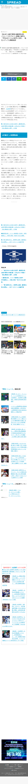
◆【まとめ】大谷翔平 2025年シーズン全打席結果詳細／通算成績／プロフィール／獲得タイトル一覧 (14, 571)
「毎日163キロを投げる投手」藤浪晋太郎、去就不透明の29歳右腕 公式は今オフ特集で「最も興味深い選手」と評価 (13, 272)
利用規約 (20, 766)
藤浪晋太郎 (22, 314)
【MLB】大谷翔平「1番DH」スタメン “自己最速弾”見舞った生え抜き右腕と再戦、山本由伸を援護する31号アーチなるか (18, 608)
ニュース (4, 312)
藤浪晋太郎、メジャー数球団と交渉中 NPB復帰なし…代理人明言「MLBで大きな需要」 (13, 280)
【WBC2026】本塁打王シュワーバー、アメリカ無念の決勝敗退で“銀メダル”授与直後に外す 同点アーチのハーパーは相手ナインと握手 (18, 473)
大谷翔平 (8, 109)
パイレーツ (15, 314)
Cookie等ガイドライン (19, 768)
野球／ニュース (8, 389)
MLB (4, 314)
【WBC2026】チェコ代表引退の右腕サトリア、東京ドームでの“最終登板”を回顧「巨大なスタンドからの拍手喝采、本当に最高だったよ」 (18, 420)
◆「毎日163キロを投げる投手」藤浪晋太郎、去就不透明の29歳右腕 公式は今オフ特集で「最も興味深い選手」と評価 (13, 126)
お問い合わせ (14, 770)
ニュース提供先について (11, 766)
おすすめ (9, 314)
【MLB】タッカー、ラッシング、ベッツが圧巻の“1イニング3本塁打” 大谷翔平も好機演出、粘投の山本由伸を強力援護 (19, 397)
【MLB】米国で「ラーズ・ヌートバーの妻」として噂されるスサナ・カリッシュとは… (15, 493)
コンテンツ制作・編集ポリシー (16, 764)
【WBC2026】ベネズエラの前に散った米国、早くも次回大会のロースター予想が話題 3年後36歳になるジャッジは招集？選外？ (19, 447)
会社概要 (7, 764)
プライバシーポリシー (8, 768)
